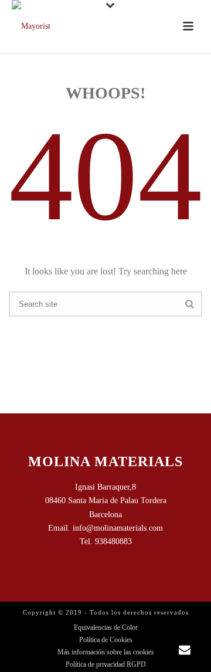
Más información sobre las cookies (105, 652)
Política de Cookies (105, 640)
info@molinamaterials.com (118, 528)
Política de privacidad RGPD (106, 664)
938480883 (113, 541)
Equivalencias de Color (106, 627)
